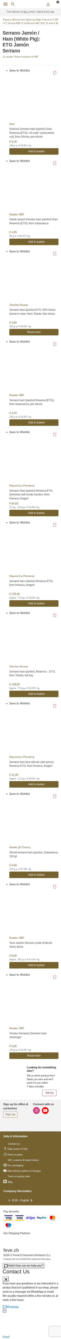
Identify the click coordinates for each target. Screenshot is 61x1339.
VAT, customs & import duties (23, 1160)
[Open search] (12, 4)
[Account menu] (48, 4)
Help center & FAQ (17, 1148)
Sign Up (10, 1114)
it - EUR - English (19, 1200)
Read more (34, 332)
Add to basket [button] (36, 151)
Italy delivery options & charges (24, 1170)
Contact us (14, 1143)
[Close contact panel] (6, 1278)
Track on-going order (19, 1176)
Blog (10, 1182)
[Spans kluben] (30, 4)
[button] (55, 72)
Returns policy (15, 1154)
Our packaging (15, 1165)
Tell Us (49, 1092)
